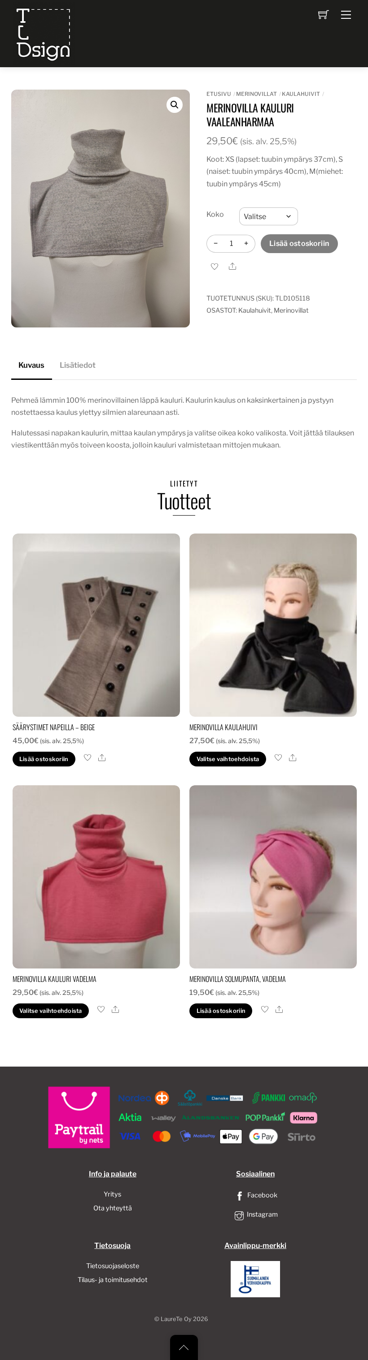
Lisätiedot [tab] (78, 365)
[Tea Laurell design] (44, 33)
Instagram (261, 1214)
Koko (215, 214)
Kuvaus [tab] (31, 365)
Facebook (261, 1195)
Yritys (112, 1194)
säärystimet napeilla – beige (54, 727)
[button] (174, 105)
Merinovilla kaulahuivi (223, 727)
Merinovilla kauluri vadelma (54, 978)
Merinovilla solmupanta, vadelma (237, 978)
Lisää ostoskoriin (299, 243)
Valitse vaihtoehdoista (228, 759)
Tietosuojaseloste (112, 1266)
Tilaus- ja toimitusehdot (113, 1280)
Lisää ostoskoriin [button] (43, 759)
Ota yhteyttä (112, 1208)
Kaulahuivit (301, 93)
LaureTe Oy (176, 1319)
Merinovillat (256, 93)
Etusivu (218, 93)
